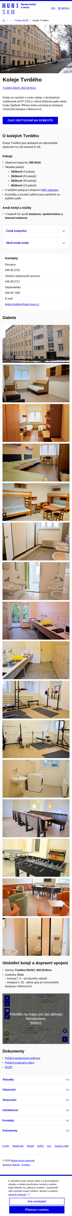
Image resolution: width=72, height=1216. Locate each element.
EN (53, 8)
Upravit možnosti (17, 1194)
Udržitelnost (10, 1110)
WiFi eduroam (50, 190)
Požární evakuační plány (19, 1062)
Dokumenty (10, 1130)
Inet (49, 1146)
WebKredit (17, 1146)
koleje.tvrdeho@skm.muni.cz (22, 304)
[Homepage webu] (19, 8)
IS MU (6, 1146)
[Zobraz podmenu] (64, 1080)
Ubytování (9, 1089)
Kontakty (8, 1120)
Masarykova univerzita (23, 1160)
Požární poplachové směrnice (22, 1058)
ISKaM (30, 1146)
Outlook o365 (61, 1146)
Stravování (9, 1099)
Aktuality (8, 1079)
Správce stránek (11, 1164)
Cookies (26, 1164)
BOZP (8, 1067)
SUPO (40, 1146)
